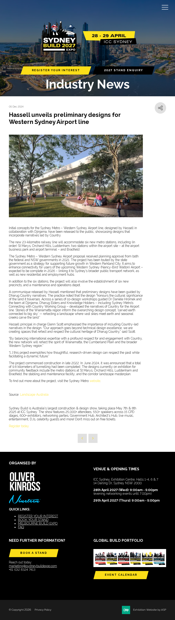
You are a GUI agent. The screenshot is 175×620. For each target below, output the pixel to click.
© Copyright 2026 (20, 609)
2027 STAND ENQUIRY (123, 70)
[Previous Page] (82, 438)
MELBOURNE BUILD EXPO (38, 523)
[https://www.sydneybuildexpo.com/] (87, 51)
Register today (19, 426)
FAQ (21, 527)
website (95, 381)
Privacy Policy (43, 609)
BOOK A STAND (33, 553)
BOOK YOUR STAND (33, 520)
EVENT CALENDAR (121, 574)
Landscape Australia (34, 394)
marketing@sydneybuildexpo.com (33, 566)
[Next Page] (93, 438)
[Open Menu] (165, 7)
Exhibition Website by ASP (149, 609)
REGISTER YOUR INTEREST (56, 70)
